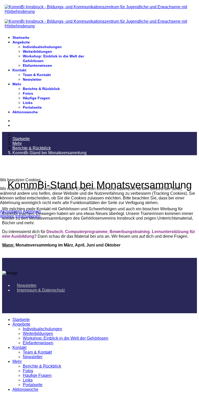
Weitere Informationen (20, 216)
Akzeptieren (11, 211)
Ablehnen (32, 211)
